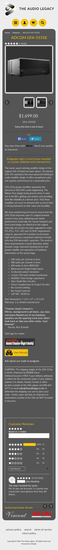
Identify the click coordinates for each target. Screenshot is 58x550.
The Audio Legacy (28, 541)
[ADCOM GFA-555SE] (41, 102)
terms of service (43, 529)
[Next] (51, 102)
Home (7, 33)
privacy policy (13, 529)
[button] (12, 43)
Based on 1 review (17, 431)
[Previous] (7, 102)
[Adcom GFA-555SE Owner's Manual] (16, 354)
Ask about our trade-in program (22, 360)
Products (16, 33)
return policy (29, 533)
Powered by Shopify (29, 544)
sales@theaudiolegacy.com (31, 388)
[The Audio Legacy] (29, 8)
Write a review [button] (29, 435)
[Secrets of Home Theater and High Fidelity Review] (20, 344)
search (27, 529)
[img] (24, 478)
